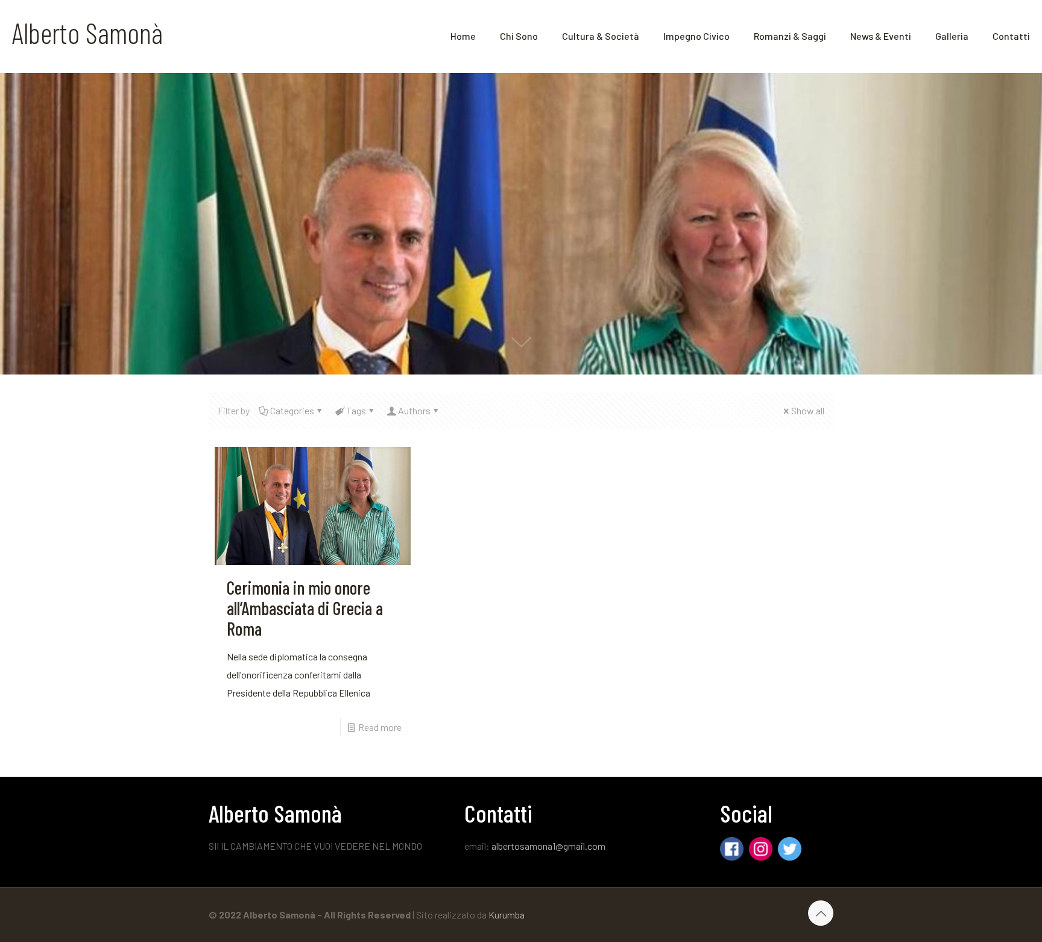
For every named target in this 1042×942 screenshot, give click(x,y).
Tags (356, 410)
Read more (380, 727)
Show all (807, 410)
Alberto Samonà (87, 32)
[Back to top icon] (820, 913)
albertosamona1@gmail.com (548, 846)
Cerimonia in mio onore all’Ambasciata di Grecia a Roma (305, 608)
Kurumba (506, 914)
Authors (414, 410)
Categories (292, 410)
